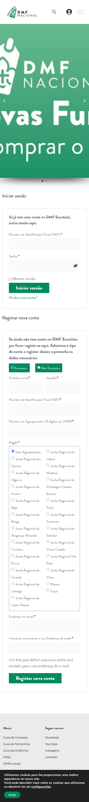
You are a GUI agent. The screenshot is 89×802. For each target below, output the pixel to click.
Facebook (52, 737)
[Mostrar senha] (75, 265)
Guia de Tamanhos (16, 744)
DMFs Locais (12, 763)
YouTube (51, 744)
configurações (41, 787)
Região (14, 442)
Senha (14, 256)
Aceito (12, 795)
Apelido (52, 378)
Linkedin (51, 757)
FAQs (7, 757)
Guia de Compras (15, 737)
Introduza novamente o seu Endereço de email (41, 638)
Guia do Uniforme (15, 750)
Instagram (52, 750)
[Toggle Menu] (80, 12)
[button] (54, 12)
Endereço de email (22, 616)
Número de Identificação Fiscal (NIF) (35, 234)
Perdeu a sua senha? (23, 297)
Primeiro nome (19, 378)
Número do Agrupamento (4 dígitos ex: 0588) (41, 421)
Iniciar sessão (29, 287)
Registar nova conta (35, 678)
